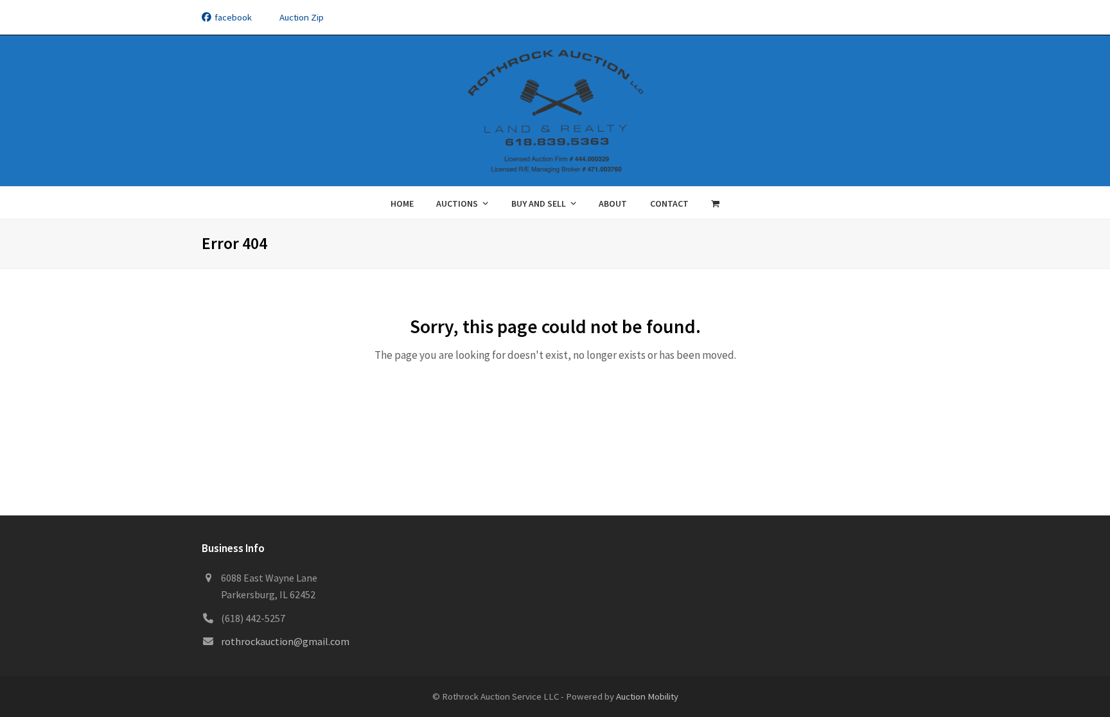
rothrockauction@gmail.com (285, 641)
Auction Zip (301, 17)
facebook (233, 17)
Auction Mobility (647, 696)
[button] (715, 203)
